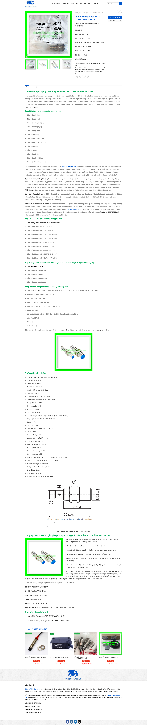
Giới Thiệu (65, 3)
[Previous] (28, 34)
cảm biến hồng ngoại (87, 69)
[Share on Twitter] (79, 77)
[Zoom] (27, 56)
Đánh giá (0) (33, 87)
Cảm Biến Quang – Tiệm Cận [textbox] (115, 20)
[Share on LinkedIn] (88, 77)
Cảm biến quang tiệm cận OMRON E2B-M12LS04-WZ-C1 (48, 621)
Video (90, 3)
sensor (101, 71)
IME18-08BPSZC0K (94, 71)
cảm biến (79, 67)
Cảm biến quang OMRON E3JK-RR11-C (109, 657)
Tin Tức (83, 3)
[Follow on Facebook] (67, 722)
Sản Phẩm (74, 3)
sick (76, 73)
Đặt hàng (36, 661)
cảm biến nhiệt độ (96, 69)
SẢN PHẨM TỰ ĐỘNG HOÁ (96, 12)
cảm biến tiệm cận (85, 71)
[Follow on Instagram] (71, 722)
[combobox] (115, 20)
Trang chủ (78, 12)
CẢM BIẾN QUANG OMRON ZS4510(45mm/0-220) (81, 657)
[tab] (27, 87)
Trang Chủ (56, 3)
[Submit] (120, 3)
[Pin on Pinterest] (85, 77)
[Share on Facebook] (76, 77)
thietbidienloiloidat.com (39, 603)
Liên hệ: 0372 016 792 (37, 664)
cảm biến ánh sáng (86, 67)
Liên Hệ (96, 3)
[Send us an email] (79, 722)
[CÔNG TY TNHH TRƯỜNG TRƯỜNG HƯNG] (38, 4)
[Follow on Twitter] (75, 722)
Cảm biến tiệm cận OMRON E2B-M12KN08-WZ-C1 (46, 616)
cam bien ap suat (96, 67)
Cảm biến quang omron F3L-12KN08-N (35, 657)
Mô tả (27, 87)
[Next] (69, 34)
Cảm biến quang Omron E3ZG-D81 (59, 657)
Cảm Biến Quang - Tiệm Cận (82, 14)
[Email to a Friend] (82, 77)
